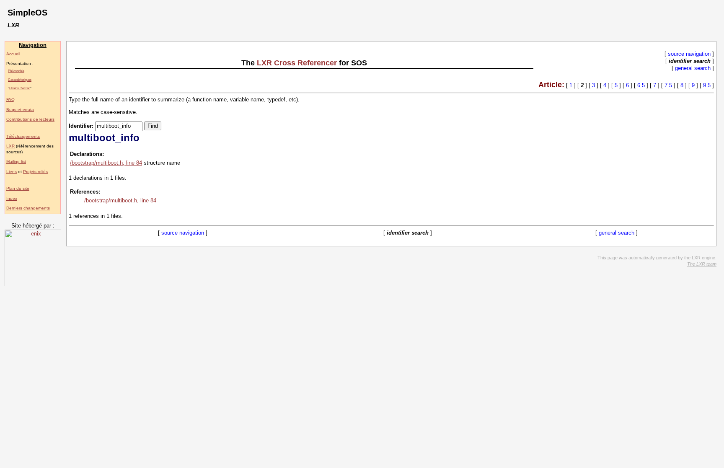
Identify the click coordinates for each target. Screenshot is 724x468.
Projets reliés (35, 171)
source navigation (689, 54)
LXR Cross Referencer (297, 63)
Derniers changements (28, 208)
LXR (10, 146)
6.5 (641, 85)
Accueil (13, 54)
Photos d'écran (19, 88)
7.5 (668, 85)
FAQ (10, 99)
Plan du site (17, 188)
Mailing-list (16, 161)
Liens (11, 171)
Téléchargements (23, 136)
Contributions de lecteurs (30, 119)
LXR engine (703, 257)
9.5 (707, 85)
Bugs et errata (20, 109)
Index (11, 198)
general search (693, 68)
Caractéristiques (19, 80)
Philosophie (16, 71)
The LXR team (701, 263)
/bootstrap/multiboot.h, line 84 (106, 163)
